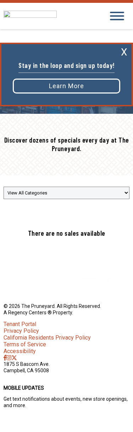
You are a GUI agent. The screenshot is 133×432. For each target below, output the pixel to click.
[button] (66, 86)
